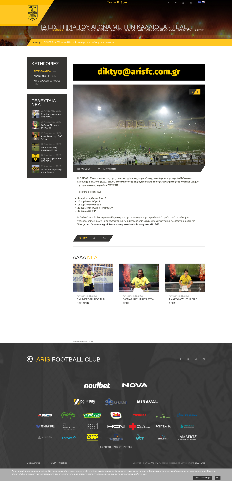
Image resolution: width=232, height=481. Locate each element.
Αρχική (36, 42)
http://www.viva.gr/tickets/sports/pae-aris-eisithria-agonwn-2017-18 (122, 224)
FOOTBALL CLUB (68, 359)
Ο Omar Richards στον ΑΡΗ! (50, 126)
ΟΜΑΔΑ (80, 29)
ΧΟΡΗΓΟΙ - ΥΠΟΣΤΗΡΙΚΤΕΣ (116, 447)
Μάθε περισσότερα (203, 478)
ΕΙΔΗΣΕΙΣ (57, 29)
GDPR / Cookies (59, 463)
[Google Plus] (104, 238)
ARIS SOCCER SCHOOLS (160, 29)
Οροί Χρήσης (33, 463)
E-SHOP (199, 29)
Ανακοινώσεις (45, 76)
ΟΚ (217, 478)
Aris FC (154, 463)
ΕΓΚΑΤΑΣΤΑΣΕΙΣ (134, 29)
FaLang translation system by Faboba (83, 341)
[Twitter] (94, 238)
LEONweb (200, 463)
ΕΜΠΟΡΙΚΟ (184, 29)
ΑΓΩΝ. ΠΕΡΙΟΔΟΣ (98, 29)
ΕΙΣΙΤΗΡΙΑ (116, 29)
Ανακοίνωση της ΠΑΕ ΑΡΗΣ (51, 137)
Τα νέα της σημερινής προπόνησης (51, 170)
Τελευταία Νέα (64, 42)
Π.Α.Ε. (69, 29)
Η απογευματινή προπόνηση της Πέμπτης (49, 150)
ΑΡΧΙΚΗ (45, 29)
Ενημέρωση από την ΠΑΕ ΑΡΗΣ (51, 115)
